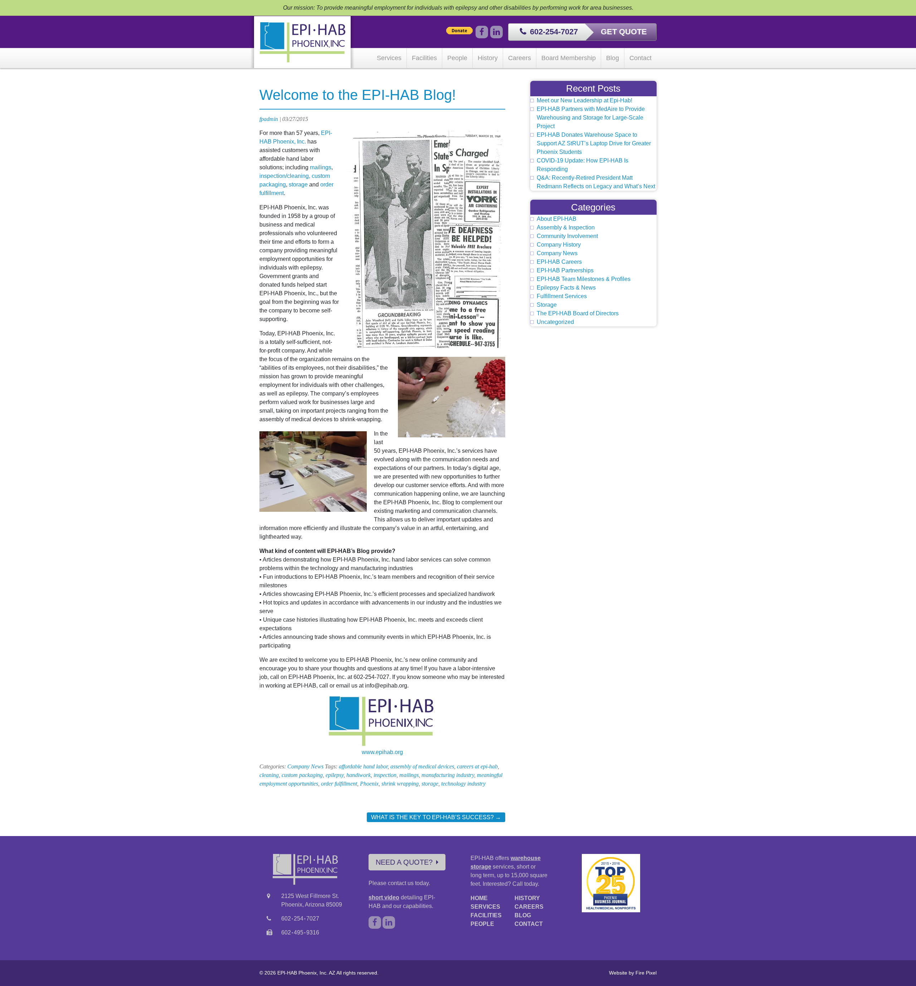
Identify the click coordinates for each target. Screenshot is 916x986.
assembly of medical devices (422, 766)
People (457, 58)
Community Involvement (567, 236)
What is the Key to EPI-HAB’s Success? (436, 817)
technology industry (463, 784)
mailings (320, 167)
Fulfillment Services (562, 296)
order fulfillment (339, 784)
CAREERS (529, 907)
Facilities (424, 58)
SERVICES (485, 907)
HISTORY (527, 898)
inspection (385, 775)
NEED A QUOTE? (404, 862)
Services (389, 58)
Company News (305, 766)
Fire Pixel (646, 973)
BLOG (523, 915)
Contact (640, 58)
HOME (479, 898)
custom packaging (302, 775)
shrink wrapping (400, 784)
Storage (547, 305)
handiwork (358, 775)
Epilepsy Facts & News (566, 288)
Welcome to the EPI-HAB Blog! (357, 95)
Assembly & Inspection (566, 227)
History (488, 58)
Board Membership (568, 58)
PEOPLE (482, 924)
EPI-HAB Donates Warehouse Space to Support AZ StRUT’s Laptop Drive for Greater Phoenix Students (594, 143)
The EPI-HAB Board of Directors (578, 313)
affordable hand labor (363, 766)
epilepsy (335, 775)
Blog (612, 58)
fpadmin (268, 119)
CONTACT (529, 924)
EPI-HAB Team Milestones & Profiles (583, 279)
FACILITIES (486, 915)
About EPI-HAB (556, 219)
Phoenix (369, 784)
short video (384, 897)
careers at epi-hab (477, 766)
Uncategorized (555, 322)
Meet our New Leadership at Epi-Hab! (584, 100)
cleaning (269, 775)
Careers (519, 58)
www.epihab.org (382, 752)
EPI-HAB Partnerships (565, 270)
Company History (559, 245)
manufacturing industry (448, 775)
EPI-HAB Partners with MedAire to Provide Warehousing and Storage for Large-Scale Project (591, 117)
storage (298, 184)
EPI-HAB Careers (559, 262)
